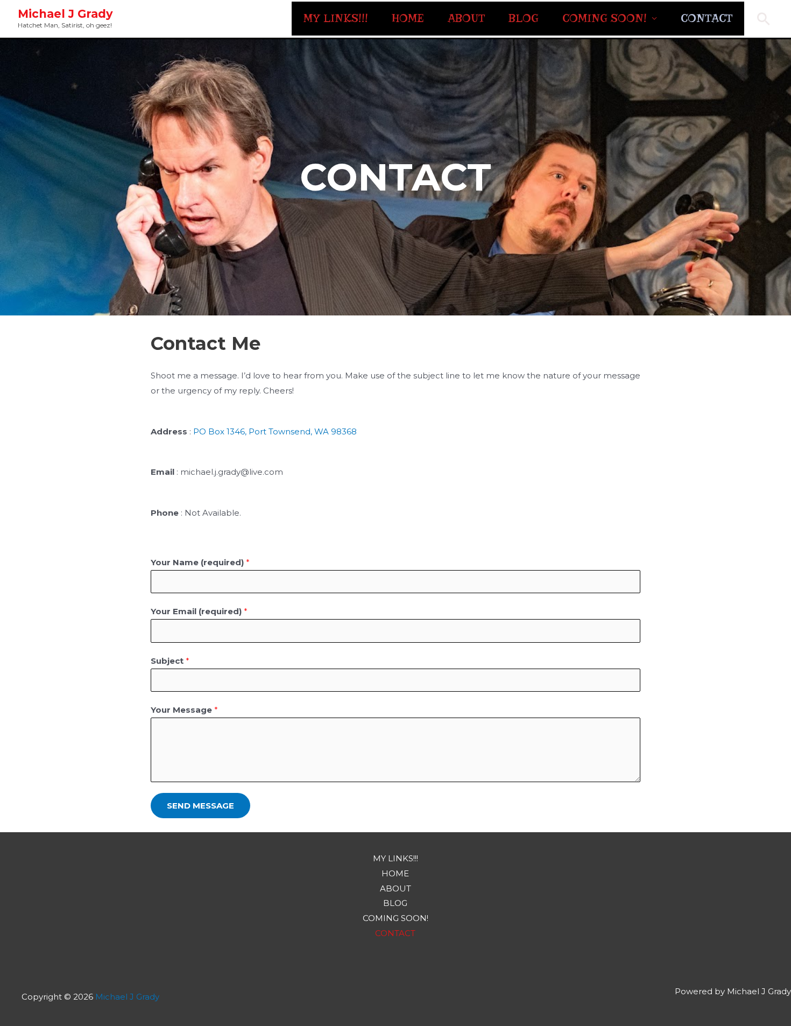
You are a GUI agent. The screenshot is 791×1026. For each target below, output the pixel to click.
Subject (170, 661)
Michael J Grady (65, 13)
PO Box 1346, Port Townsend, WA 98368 (275, 431)
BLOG (523, 18)
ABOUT (466, 18)
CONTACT (706, 18)
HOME (408, 18)
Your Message (184, 710)
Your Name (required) (200, 562)
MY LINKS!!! (335, 18)
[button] (763, 18)
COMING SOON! (604, 18)
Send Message (200, 805)
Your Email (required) (199, 611)
